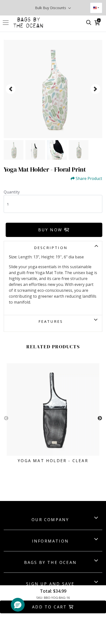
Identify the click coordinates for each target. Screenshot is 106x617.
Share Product (89, 178)
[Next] (95, 89)
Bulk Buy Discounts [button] (51, 7)
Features (50, 321)
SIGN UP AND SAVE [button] (50, 584)
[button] (18, 605)
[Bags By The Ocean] (28, 22)
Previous (6, 418)
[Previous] (11, 89)
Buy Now (51, 230)
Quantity (12, 192)
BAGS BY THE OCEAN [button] (50, 562)
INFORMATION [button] (50, 541)
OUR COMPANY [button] (50, 519)
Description (50, 247)
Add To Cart (50, 607)
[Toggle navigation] (7, 22)
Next (99, 418)
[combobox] (96, 7)
